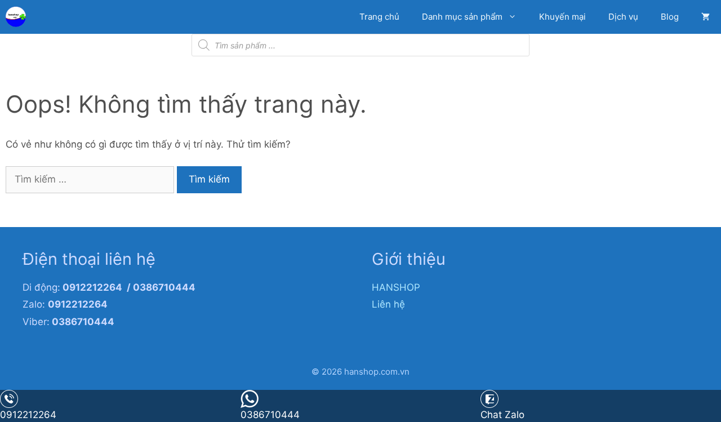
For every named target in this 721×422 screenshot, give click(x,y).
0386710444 (270, 414)
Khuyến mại (562, 16)
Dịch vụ (623, 16)
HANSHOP (396, 287)
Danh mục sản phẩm (462, 16)
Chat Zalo (502, 414)
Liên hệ (388, 304)
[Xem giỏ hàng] (705, 17)
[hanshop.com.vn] (19, 17)
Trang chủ (379, 16)
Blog (670, 16)
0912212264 (28, 414)
